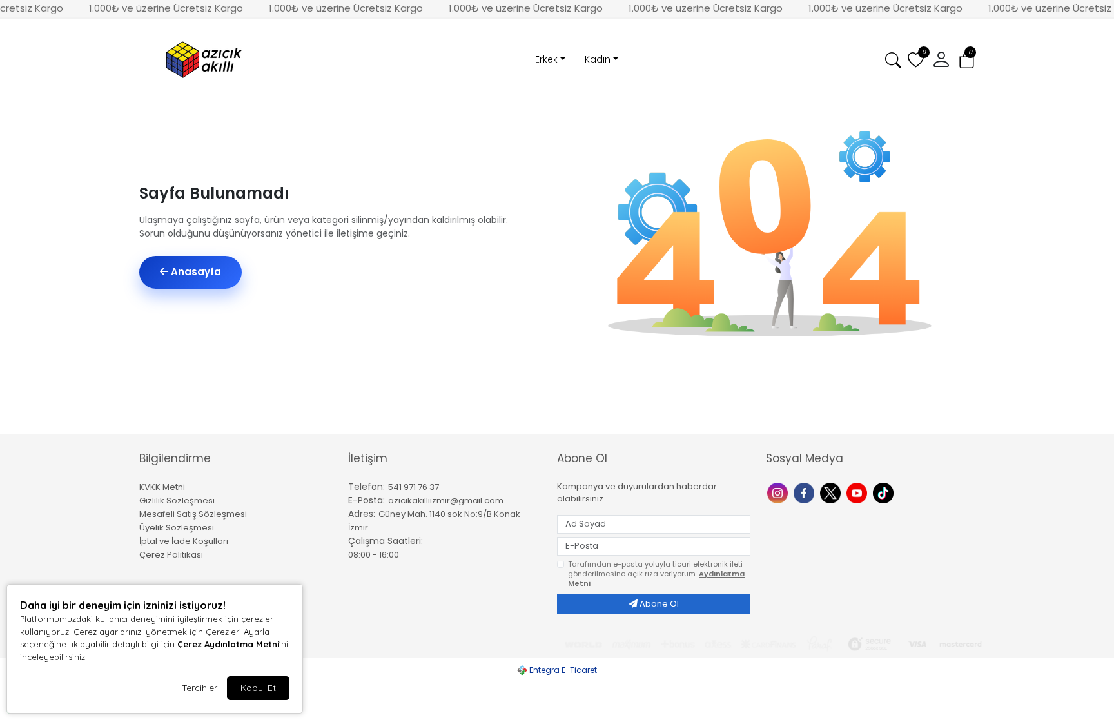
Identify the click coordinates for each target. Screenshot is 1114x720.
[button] (967, 60)
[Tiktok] (885, 492)
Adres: (361, 513)
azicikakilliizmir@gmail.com (445, 500)
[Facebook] (805, 492)
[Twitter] (832, 492)
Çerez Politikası (171, 555)
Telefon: (366, 486)
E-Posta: (366, 500)
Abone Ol (658, 604)
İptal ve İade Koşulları (183, 541)
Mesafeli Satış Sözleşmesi (193, 514)
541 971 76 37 (413, 487)
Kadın (598, 59)
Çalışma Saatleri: (385, 540)
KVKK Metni (162, 487)
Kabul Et (258, 688)
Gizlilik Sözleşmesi (177, 500)
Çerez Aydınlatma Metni (228, 644)
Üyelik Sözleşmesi (176, 527)
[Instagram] (779, 492)
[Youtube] (858, 492)
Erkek (546, 59)
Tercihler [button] (199, 688)
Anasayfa (194, 271)
